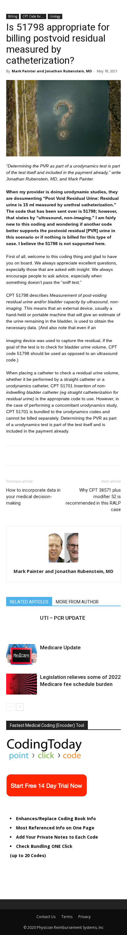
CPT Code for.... (33, 16)
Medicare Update (60, 647)
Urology (55, 16)
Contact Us (45, 916)
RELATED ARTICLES (29, 601)
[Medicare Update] (21, 654)
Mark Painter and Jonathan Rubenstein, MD (52, 71)
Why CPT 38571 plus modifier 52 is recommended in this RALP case (93, 499)
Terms (66, 916)
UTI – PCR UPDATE (62, 618)
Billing (12, 16)
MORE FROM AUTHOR (77, 601)
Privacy (84, 916)
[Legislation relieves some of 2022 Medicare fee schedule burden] (21, 684)
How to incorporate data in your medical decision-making (33, 496)
